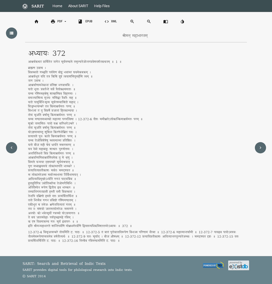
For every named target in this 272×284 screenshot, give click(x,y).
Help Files (102, 6)
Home (57, 6)
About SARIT (78, 6)
